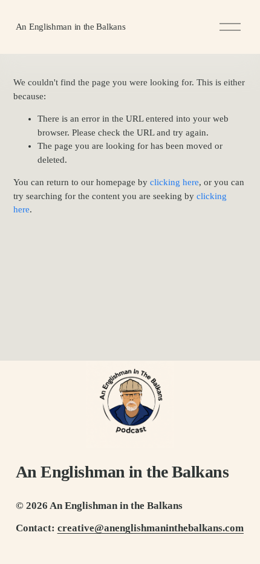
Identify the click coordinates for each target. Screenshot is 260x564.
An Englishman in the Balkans (71, 26)
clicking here (174, 182)
